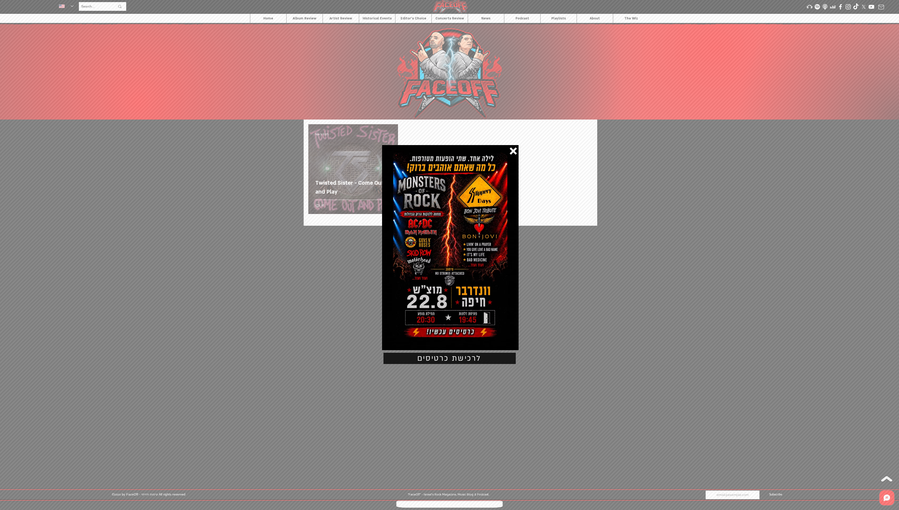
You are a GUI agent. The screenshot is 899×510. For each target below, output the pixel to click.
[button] (513, 151)
